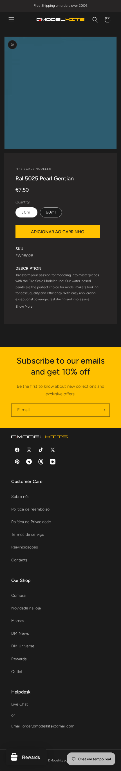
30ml (26, 212)
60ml (51, 212)
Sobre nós (20, 496)
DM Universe (22, 646)
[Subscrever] (103, 410)
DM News (20, 633)
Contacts (19, 560)
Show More (24, 307)
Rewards (19, 659)
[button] (11, 19)
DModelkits (55, 760)
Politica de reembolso (30, 509)
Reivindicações (24, 547)
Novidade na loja (26, 608)
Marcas (17, 620)
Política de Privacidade (31, 522)
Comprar (19, 595)
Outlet (17, 671)
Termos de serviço (27, 534)
